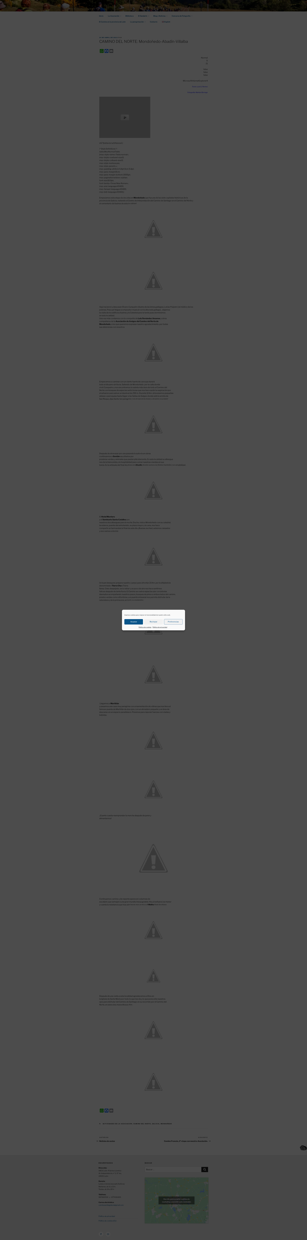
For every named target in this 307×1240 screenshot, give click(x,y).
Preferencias (173, 622)
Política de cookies (145, 627)
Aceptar (133, 622)
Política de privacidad (160, 627)
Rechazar (153, 622)
